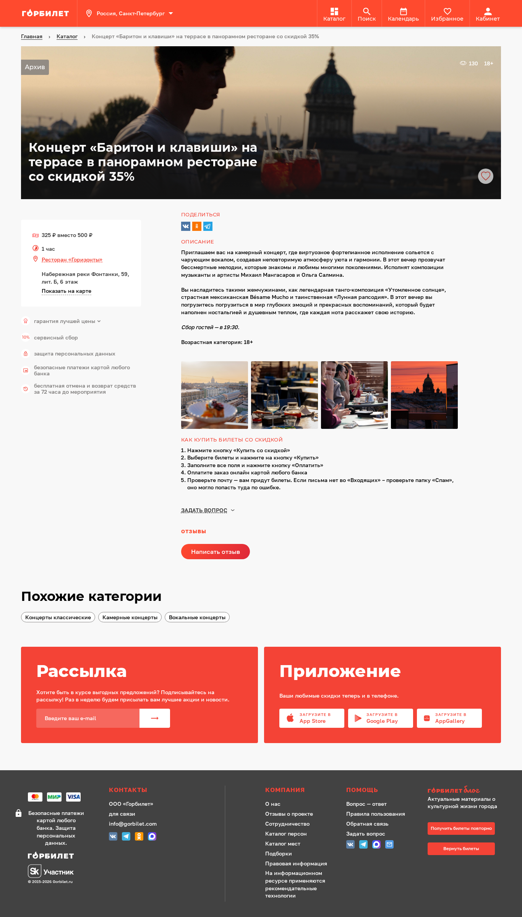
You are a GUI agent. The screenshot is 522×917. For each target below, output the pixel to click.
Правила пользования (375, 813)
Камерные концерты (129, 617)
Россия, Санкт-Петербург (131, 13)
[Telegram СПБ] (126, 837)
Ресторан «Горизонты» (72, 259)
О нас (272, 803)
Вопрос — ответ (366, 803)
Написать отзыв (215, 551)
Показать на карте (66, 290)
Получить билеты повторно (461, 828)
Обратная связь (367, 823)
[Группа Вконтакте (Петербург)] (113, 837)
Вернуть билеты (461, 848)
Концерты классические (58, 617)
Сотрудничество (287, 823)
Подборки (278, 853)
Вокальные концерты (197, 617)
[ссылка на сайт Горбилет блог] (465, 790)
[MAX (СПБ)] (152, 837)
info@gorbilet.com (133, 823)
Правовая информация (296, 863)
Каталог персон (286, 833)
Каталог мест (282, 843)
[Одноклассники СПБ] (139, 837)
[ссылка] (46, 13)
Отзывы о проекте (289, 813)
